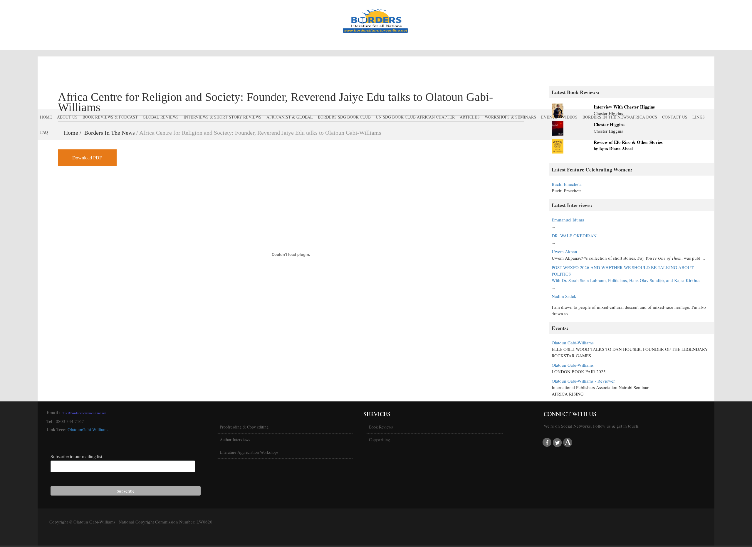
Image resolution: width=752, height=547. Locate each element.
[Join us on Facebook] (547, 442)
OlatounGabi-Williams (88, 429)
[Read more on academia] (567, 442)
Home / (74, 132)
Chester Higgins (609, 124)
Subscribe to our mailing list (76, 456)
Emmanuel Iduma (568, 220)
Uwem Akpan (564, 251)
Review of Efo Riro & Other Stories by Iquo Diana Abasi (628, 145)
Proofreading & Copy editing (244, 427)
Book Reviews (381, 427)
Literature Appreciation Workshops (249, 452)
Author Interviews (235, 439)
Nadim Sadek (564, 296)
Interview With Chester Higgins (624, 107)
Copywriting (379, 439)
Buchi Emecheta (567, 184)
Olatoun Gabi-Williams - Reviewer (583, 381)
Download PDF (87, 157)
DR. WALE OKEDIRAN (574, 236)
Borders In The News (109, 132)
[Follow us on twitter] (557, 442)
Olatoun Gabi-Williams (573, 343)
